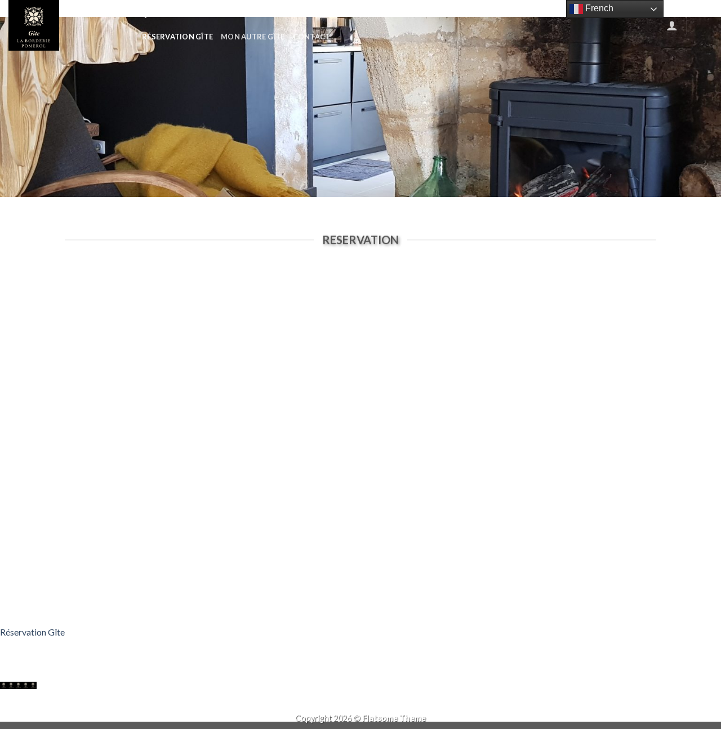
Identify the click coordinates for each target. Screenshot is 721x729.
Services (446, 14)
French (598, 8)
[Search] (142, 14)
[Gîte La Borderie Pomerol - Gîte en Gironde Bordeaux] (64, 25)
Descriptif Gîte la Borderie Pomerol (345, 14)
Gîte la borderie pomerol (207, 14)
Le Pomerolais (501, 14)
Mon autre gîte (253, 36)
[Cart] (704, 25)
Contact (312, 36)
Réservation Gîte (177, 36)
